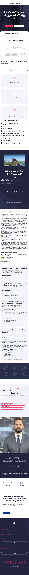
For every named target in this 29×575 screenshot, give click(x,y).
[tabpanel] (14, 187)
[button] (14, 124)
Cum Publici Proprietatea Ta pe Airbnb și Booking (8, 237)
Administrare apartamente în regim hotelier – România (14, 359)
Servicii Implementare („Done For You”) (6, 534)
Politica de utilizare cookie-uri (5, 548)
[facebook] (10, 566)
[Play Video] (14, 160)
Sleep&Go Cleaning (18, 224)
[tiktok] (13, 566)
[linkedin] (17, 566)
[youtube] (15, 566)
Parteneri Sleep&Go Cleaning (5, 537)
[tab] (14, 177)
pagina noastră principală (8, 347)
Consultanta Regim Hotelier (4, 529)
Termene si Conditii (3, 550)
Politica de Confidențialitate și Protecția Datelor (7, 546)
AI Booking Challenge (4, 539)
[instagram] (11, 566)
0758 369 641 (14, 562)
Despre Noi (2, 555)
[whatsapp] (19, 566)
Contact (2, 557)
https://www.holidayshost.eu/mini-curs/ (7, 258)
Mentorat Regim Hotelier (4, 532)
